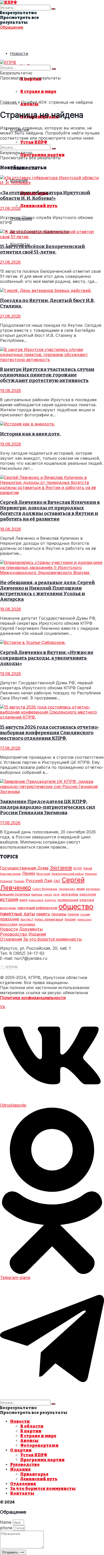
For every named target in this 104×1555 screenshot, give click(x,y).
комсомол (36, 900)
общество (76, 906)
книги (23, 900)
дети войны (69, 894)
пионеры (58, 914)
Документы (31, 929)
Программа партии (42, 154)
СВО (57, 881)
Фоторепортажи (39, 1445)
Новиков (6, 881)
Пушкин (19, 881)
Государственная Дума (24, 867)
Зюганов (61, 867)
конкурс (50, 900)
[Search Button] (53, 9)
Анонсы (29, 1440)
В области (31, 1426)
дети (56, 894)
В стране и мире (38, 91)
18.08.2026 (10, 529)
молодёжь (8, 908)
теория (70, 919)
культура (87, 900)
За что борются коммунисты (52, 939)
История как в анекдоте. (30, 434)
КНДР (77, 868)
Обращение (11, 27)
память (43, 914)
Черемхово (67, 889)
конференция (68, 900)
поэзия (85, 914)
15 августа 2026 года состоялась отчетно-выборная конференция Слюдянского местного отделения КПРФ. (49, 732)
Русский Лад (39, 880)
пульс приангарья (49, 919)
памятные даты (17, 913)
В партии (30, 1431)
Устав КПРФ (33, 142)
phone (7, 1527)
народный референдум (37, 908)
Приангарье (34, 1474)
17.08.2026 (10, 748)
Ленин (28, 873)
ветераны (93, 889)
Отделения (11, 939)
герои (48, 894)
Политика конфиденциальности (33, 997)
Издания (37, 934)
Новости (19, 53)
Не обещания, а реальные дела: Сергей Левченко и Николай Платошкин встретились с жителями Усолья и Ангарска (47, 591)
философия (8, 924)
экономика (27, 924)
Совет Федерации (44, 889)
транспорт (84, 919)
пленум (73, 914)
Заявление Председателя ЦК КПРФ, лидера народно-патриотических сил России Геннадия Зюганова (47, 807)
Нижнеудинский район (67, 874)
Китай (88, 868)
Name (6, 1522)
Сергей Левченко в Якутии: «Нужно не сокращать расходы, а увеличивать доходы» (46, 658)
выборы (36, 894)
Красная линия (10, 874)
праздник (9, 919)
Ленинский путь (39, 205)
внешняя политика (15, 894)
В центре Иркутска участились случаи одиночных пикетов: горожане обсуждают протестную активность (47, 375)
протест (26, 919)
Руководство (13, 934)
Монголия (43, 874)
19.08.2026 (10, 390)
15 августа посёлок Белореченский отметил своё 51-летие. (42, 249)
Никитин (91, 874)
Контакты (22, 1493)
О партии (21, 1450)
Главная (8, 102)
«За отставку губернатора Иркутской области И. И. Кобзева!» (45, 195)
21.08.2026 (10, 208)
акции (80, 889)
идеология (88, 894)
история (9, 899)
